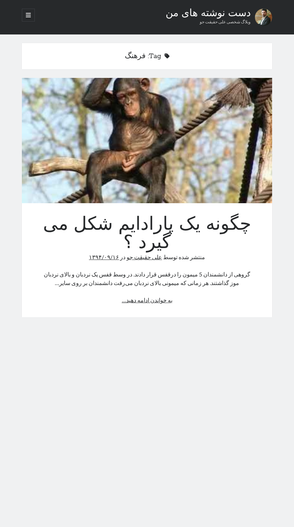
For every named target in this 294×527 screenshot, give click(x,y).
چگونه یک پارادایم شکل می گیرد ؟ (147, 140)
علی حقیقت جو (144, 256)
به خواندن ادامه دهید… (147, 300)
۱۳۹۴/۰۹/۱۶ (104, 256)
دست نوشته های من (208, 13)
